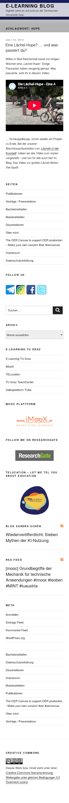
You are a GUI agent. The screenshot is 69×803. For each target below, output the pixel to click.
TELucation (13, 374)
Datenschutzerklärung (19, 260)
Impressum (13, 253)
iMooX (10, 366)
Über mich (12, 232)
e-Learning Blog (30, 5)
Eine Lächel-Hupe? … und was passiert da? (31, 47)
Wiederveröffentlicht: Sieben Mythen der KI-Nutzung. (32, 537)
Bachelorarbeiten (16, 209)
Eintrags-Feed (14, 622)
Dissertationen (15, 225)
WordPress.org (15, 638)
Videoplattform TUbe (18, 390)
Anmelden (12, 614)
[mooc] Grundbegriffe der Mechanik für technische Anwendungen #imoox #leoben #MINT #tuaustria (34, 577)
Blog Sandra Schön (23, 526)
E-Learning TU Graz (18, 359)
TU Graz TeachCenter (20, 382)
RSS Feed (14, 560)
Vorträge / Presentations (21, 201)
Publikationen (14, 193)
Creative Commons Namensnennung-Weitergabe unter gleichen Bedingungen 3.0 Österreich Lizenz (33, 777)
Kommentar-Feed (17, 630)
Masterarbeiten (15, 217)
